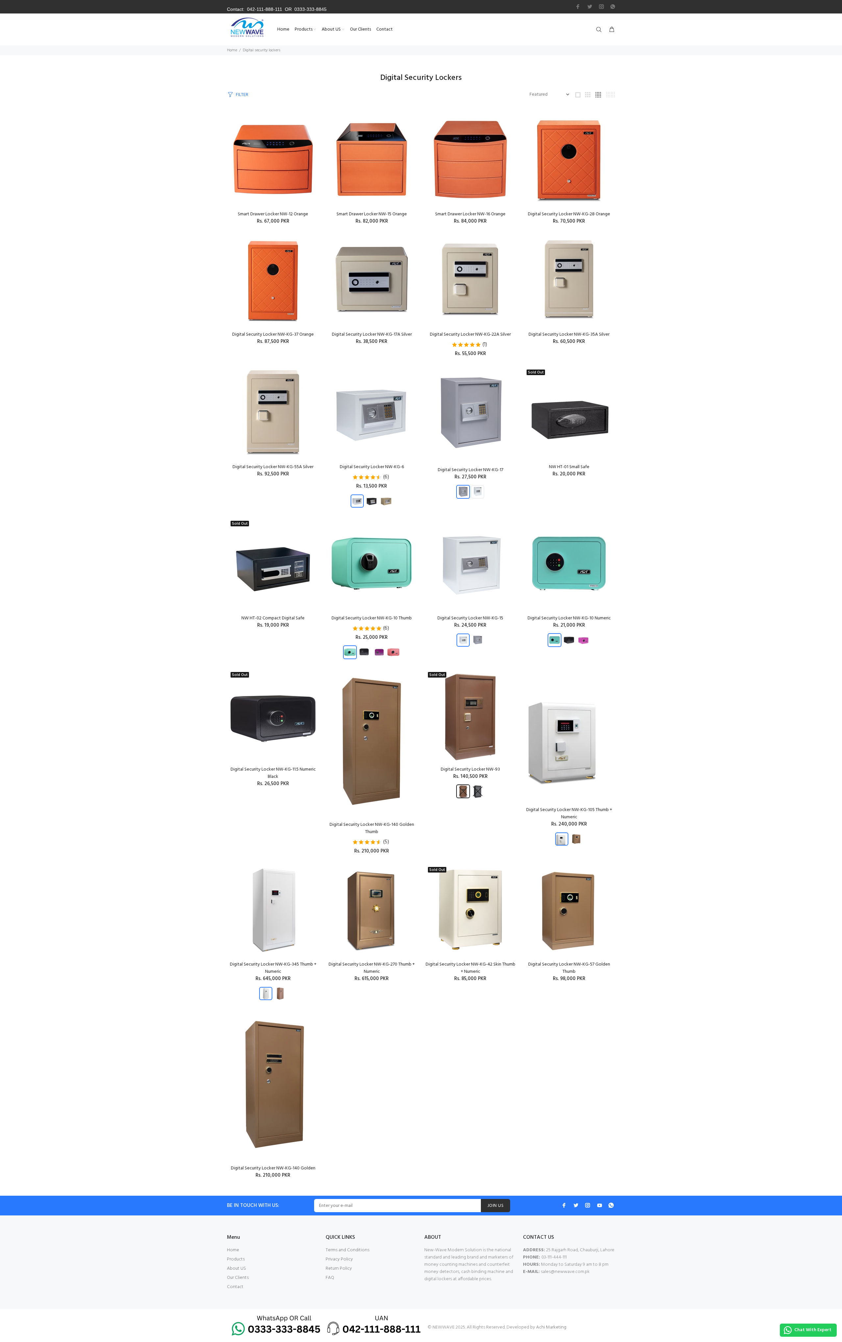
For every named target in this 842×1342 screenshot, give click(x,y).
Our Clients (238, 1278)
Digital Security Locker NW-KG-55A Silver (273, 467)
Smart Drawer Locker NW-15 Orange (371, 214)
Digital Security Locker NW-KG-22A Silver (470, 334)
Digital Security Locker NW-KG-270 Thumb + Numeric (372, 968)
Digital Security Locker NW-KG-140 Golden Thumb (372, 828)
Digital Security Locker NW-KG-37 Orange (273, 334)
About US (236, 1268)
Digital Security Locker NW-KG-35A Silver (569, 334)
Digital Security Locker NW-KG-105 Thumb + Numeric (569, 813)
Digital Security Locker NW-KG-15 (470, 618)
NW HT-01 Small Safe (569, 467)
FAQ (330, 1278)
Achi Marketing (551, 1327)
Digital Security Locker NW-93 (470, 769)
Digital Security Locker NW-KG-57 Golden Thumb (569, 968)
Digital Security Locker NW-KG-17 (470, 470)
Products (236, 1259)
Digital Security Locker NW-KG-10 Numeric (569, 618)
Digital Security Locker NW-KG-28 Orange (569, 214)
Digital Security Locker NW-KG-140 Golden (273, 1168)
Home (232, 50)
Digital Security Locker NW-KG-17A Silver (372, 334)
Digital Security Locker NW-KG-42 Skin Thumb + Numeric (470, 968)
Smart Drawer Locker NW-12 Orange (273, 214)
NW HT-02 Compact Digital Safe (273, 618)
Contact (235, 1287)
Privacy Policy (339, 1259)
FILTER (242, 95)
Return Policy (339, 1268)
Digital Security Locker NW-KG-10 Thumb (372, 618)
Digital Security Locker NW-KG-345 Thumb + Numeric (273, 968)
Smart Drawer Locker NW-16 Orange (470, 214)
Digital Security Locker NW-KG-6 (372, 467)
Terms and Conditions (347, 1250)
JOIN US (495, 1206)
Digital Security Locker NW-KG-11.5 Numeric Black (273, 773)
